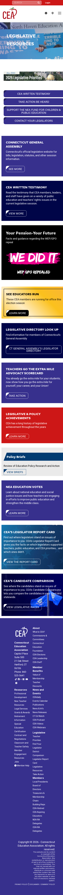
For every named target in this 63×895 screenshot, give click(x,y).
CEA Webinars (39, 727)
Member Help (22, 765)
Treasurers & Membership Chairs (39, 797)
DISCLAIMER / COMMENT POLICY (42, 884)
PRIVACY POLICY (21, 884)
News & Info (38, 708)
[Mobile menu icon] (60, 13)
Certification (20, 731)
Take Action (38, 774)
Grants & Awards (22, 712)
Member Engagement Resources (20, 754)
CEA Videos (38, 724)
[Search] (39, 3)
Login (47, 3)
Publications (38, 705)
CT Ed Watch (38, 716)
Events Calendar (40, 701)
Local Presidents (40, 782)
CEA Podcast (39, 720)
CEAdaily (37, 697)
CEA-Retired (38, 808)
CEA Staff (37, 662)
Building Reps (39, 804)
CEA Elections (39, 654)
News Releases (40, 712)
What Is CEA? (39, 632)
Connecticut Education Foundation (38, 647)
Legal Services (21, 709)
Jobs (16, 762)
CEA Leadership (40, 658)
